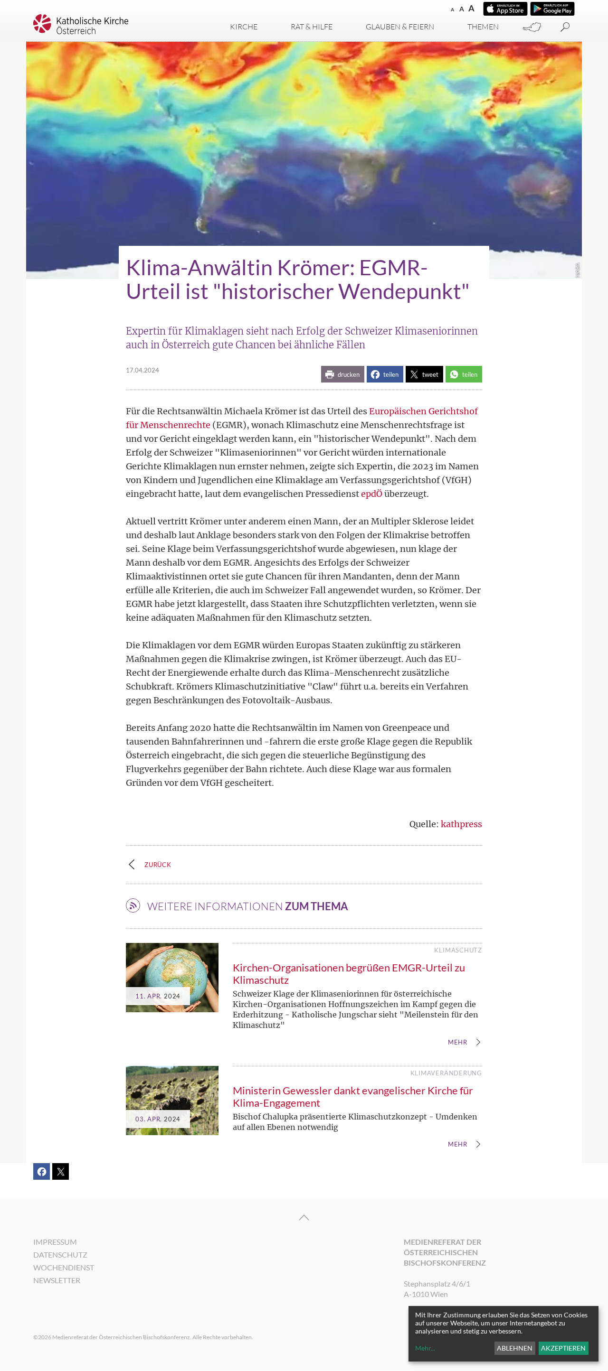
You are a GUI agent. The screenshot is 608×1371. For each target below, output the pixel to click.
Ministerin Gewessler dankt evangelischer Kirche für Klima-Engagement (353, 1096)
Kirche (243, 26)
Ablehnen (514, 1348)
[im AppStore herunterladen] (505, 8)
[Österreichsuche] (532, 27)
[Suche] (565, 27)
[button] (342, 374)
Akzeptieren (563, 1348)
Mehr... (425, 1348)
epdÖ (371, 493)
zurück (157, 864)
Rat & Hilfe (311, 26)
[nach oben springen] (304, 1217)
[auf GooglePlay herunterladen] (552, 8)
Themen (483, 26)
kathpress (461, 824)
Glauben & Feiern (400, 26)
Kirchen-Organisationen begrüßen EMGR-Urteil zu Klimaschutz (349, 973)
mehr (457, 1042)
